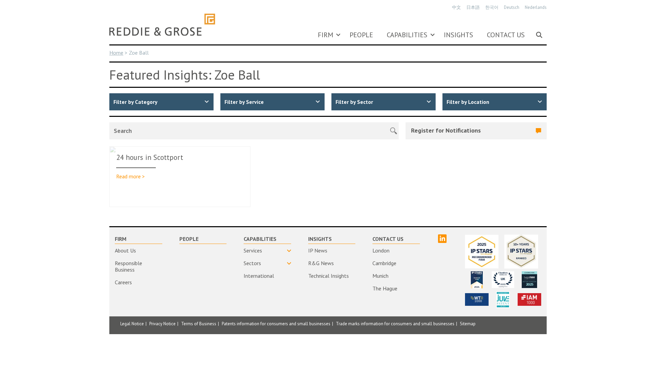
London (381, 250)
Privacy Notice (162, 324)
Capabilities (407, 34)
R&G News (321, 263)
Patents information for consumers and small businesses (276, 324)
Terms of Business (198, 324)
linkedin (442, 238)
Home (116, 52)
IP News (317, 250)
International (259, 275)
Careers (123, 282)
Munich (380, 275)
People (361, 34)
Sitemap (468, 324)
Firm (325, 34)
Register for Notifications (446, 130)
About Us (125, 250)
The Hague (384, 288)
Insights (458, 34)
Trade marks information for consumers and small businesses (395, 324)
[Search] (539, 34)
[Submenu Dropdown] (338, 35)
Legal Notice (132, 324)
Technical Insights (328, 275)
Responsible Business (128, 266)
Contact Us (506, 34)
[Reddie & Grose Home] (162, 24)
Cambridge (384, 263)
